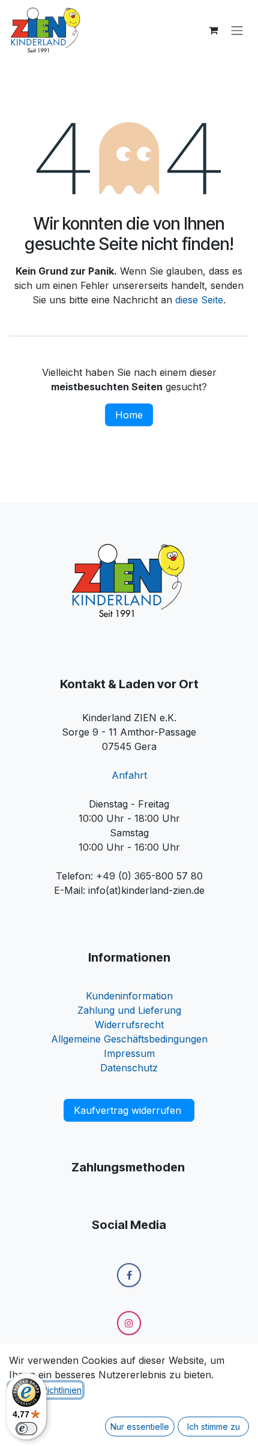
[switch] (26, 1428)
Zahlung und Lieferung (129, 1010)
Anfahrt (129, 775)
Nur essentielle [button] (139, 1426)
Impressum (129, 1053)
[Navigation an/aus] (237, 30)
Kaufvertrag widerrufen (129, 1110)
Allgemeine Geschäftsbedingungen (129, 1039)
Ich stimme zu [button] (213, 1426)
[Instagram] (129, 1323)
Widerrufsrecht (129, 1025)
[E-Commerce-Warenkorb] (213, 30)
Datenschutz (129, 1068)
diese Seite (199, 300)
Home (129, 415)
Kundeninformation (129, 996)
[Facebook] (129, 1275)
